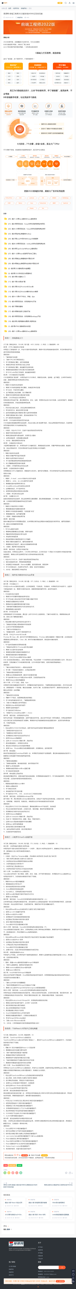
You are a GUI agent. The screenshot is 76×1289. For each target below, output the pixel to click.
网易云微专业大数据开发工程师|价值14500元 (58, 1185)
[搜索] (66, 3)
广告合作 (40, 1258)
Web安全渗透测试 (58, 1202)
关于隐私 (40, 1253)
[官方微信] (73, 1281)
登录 (8, 1229)
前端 (5, 1165)
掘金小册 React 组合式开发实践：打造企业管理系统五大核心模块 (14, 1203)
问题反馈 (40, 1255)
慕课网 (19, 1165)
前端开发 (20, 17)
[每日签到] (73, 1274)
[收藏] (66, 1172)
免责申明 (40, 1250)
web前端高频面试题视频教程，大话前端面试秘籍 (61, 1215)
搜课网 (4, 3)
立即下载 (24, 1155)
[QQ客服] (73, 1278)
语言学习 (11, 1275)
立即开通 (61, 1281)
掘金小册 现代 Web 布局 (37, 1214)
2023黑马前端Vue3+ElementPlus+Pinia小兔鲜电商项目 (14, 1215)
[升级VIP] (73, 1271)
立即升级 (44, 1155)
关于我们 (40, 1247)
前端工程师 (12, 1165)
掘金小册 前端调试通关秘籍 (38, 1202)
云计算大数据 (12, 1266)
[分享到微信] (4, 1172)
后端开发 (11, 1272)
